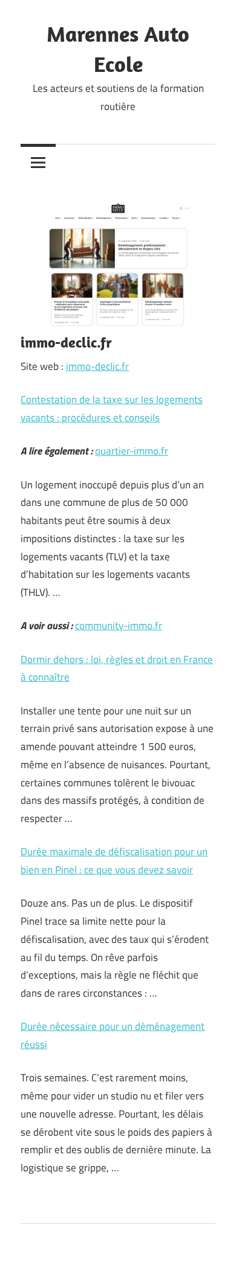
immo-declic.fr (97, 366)
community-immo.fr (118, 625)
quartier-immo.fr (131, 451)
